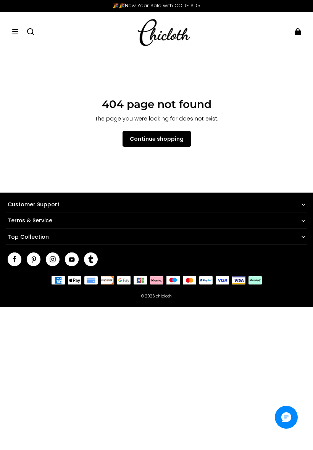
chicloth (164, 296)
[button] (15, 31)
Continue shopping (157, 139)
